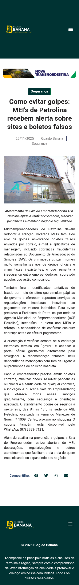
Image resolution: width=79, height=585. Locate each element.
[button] (70, 29)
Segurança (39, 144)
